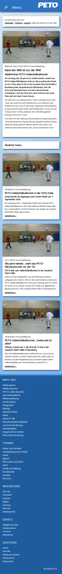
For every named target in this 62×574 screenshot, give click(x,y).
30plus (6, 501)
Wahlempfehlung (11, 398)
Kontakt (6, 551)
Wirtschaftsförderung (13, 435)
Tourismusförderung (12, 425)
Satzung (6, 505)
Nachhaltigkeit (9, 428)
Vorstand (7, 494)
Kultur (5, 415)
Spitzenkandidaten (11, 395)
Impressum (8, 561)
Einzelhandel (8, 471)
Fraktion (7, 498)
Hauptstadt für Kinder (13, 431)
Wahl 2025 (9, 379)
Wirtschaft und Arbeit (13, 461)
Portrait (6, 491)
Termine (7, 531)
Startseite (9, 23)
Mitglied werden (10, 524)
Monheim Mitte (10, 411)
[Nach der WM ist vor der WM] (31, 62)
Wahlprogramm (10, 388)
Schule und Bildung (12, 468)
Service (7, 519)
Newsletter (8, 534)
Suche (5, 547)
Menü (17, 7)
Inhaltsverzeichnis (11, 554)
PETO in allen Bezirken (13, 391)
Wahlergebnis (9, 385)
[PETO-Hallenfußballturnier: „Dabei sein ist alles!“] (31, 332)
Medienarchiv (9, 511)
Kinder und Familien (12, 448)
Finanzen (7, 478)
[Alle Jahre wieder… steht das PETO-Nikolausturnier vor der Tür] (31, 255)
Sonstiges (10, 542)
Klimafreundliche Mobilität (15, 421)
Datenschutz (9, 558)
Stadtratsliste (9, 401)
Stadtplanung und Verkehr (15, 451)
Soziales (6, 475)
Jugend (27, 23)
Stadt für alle (9, 418)
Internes (7, 508)
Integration (8, 405)
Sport (5, 465)
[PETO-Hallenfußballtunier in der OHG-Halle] (31, 184)
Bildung (6, 408)
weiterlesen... (10, 216)
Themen (18, 23)
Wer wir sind (11, 486)
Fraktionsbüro (9, 528)
